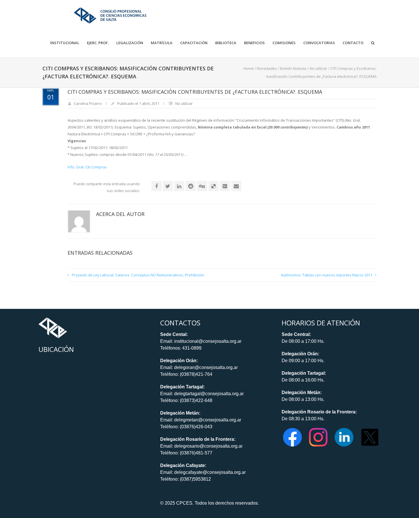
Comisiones (284, 43)
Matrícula (161, 43)
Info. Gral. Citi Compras (87, 167)
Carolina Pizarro (88, 103)
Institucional (64, 43)
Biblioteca (225, 43)
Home (248, 68)
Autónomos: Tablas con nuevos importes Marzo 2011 (326, 275)
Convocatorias (319, 43)
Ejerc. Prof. (98, 43)
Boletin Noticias (293, 68)
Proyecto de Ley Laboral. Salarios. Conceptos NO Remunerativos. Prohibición (138, 275)
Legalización (129, 43)
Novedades (267, 68)
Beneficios (254, 43)
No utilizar (318, 68)
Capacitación (194, 43)
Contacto (353, 43)
